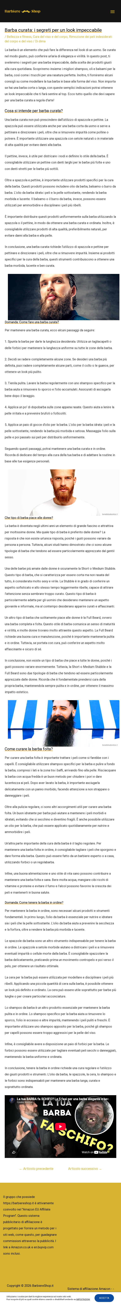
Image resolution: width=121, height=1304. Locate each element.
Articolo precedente (36, 1169)
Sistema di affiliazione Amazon (89, 1289)
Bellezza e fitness (19, 37)
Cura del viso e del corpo (50, 37)
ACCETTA (104, 1298)
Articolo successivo (85, 1169)
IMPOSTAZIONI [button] (83, 1299)
